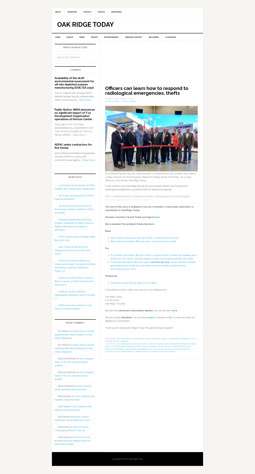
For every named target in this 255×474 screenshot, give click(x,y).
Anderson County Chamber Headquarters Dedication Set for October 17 (75, 295)
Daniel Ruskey (163, 344)
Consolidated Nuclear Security (134, 344)
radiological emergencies (136, 349)
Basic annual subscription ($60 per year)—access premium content (143, 241)
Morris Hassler (141, 346)
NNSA (189, 346)
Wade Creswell (127, 352)
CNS (118, 344)
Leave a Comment (129, 101)
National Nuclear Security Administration (167, 346)
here (174, 310)
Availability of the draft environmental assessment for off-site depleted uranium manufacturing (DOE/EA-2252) (74, 82)
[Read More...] (85, 100)
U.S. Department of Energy (178, 339)
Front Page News (123, 339)
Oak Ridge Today (85, 24)
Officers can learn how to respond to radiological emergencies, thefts (146, 90)
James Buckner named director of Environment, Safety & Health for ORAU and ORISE (74, 209)
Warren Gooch (141, 352)
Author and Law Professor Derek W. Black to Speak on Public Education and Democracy (74, 281)
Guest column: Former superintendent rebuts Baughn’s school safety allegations (74, 334)
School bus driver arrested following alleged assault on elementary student (73, 440)
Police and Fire (138, 339)
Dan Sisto (153, 344)
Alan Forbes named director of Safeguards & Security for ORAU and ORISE (73, 250)
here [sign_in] (157, 217)
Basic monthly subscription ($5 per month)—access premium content (144, 238)
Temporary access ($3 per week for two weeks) (133, 283)
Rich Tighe (153, 349)
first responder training (123, 346)
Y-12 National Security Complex (162, 352)
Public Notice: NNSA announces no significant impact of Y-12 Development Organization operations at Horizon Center (75, 114)
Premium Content (152, 339)
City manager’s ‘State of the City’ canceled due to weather (74, 362)
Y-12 (192, 339)
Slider (163, 339)
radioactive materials (114, 349)
